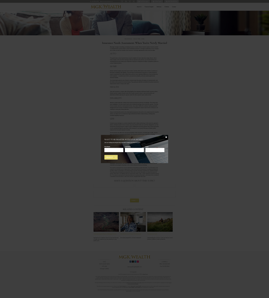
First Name (107, 146)
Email (146, 146)
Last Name (128, 146)
